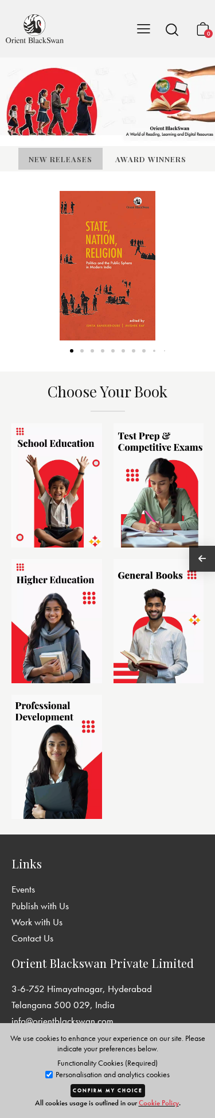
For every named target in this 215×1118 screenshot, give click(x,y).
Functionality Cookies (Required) (107, 1063)
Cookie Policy (159, 1103)
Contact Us (32, 938)
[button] (172, 29)
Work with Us (36, 922)
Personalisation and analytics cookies (112, 1074)
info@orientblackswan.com (62, 1020)
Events (23, 889)
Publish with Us (40, 905)
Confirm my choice (108, 1090)
